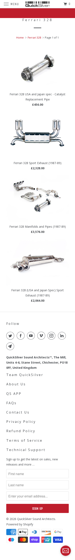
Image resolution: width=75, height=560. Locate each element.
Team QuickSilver (24, 375)
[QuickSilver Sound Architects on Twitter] (11, 336)
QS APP (13, 393)
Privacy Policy (21, 421)
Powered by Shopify (19, 524)
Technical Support (25, 450)
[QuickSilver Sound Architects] (37, 4)
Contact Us (18, 412)
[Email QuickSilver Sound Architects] (11, 346)
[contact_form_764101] (65, 550)
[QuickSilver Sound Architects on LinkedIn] (63, 336)
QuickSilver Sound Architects (36, 519)
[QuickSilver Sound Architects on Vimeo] (42, 336)
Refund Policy (20, 431)
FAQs (11, 403)
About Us (16, 384)
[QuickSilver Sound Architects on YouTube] (31, 336)
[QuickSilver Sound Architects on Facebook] (21, 336)
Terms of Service (24, 440)
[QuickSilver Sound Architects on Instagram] (52, 336)
